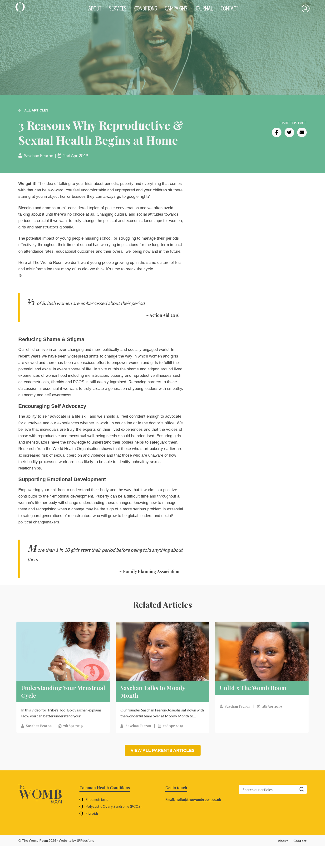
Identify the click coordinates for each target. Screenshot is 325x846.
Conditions (145, 8)
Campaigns (176, 8)
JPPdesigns (85, 840)
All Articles (36, 110)
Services (118, 8)
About (94, 8)
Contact (229, 8)
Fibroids (91, 813)
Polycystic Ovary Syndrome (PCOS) (113, 806)
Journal (204, 8)
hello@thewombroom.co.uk (198, 799)
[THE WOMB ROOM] (20, 8)
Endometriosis (96, 799)
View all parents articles (163, 750)
